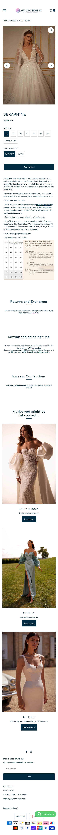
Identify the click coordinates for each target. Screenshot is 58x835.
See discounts (29, 727)
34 (6, 134)
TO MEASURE (10, 141)
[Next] (51, 65)
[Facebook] (26, 751)
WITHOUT (9, 154)
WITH (20, 154)
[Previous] (7, 65)
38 (20, 134)
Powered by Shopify (11, 808)
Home (5, 21)
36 (13, 134)
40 (27, 134)
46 (48, 134)
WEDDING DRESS (15, 21)
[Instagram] (31, 751)
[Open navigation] (4, 10)
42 (34, 134)
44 (41, 134)
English (19, 816)
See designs (29, 519)
